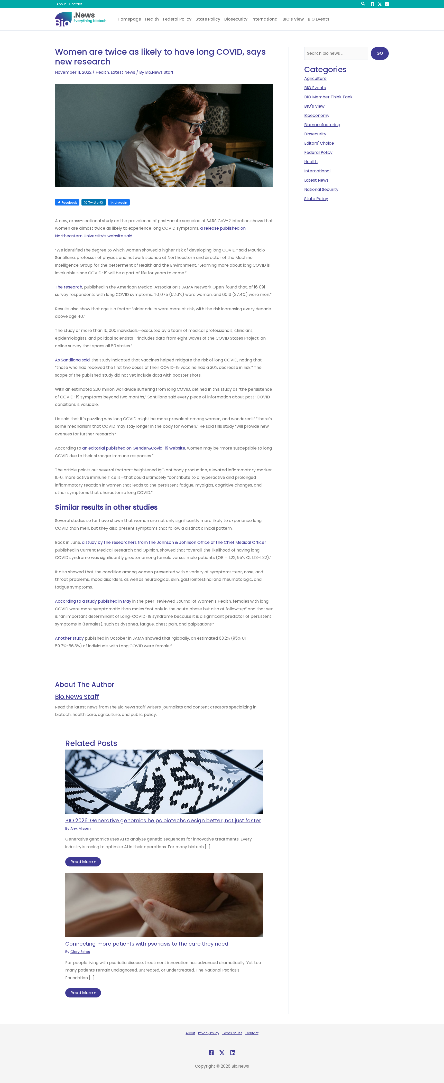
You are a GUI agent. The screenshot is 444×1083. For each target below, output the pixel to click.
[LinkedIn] (387, 4)
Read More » (83, 862)
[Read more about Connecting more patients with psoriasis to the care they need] (164, 905)
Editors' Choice (319, 143)
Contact (251, 1033)
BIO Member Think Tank (328, 97)
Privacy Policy (208, 1033)
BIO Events (315, 88)
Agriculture (315, 78)
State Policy (316, 199)
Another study (69, 638)
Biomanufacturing (322, 125)
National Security (321, 189)
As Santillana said (72, 360)
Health (102, 72)
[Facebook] (373, 4)
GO (379, 53)
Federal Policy (318, 152)
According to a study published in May (93, 601)
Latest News (123, 72)
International (317, 171)
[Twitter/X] (380, 4)
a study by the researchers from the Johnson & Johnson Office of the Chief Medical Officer (174, 542)
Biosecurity (315, 134)
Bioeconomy (316, 115)
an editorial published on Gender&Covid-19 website (133, 448)
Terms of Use (232, 1033)
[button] (363, 4)
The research (68, 287)
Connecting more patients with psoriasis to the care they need (146, 943)
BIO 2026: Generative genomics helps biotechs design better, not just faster (163, 820)
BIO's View (314, 106)
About (190, 1033)
